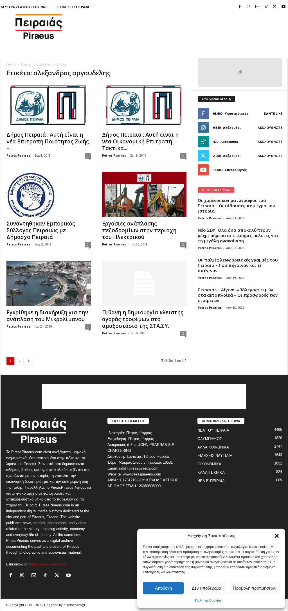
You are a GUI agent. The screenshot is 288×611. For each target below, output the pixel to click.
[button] (277, 536)
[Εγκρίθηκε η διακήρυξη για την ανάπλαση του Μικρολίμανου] (48, 283)
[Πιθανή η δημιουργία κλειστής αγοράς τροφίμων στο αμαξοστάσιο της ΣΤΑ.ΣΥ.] (144, 283)
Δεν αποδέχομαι (207, 588)
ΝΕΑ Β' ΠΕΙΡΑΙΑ (211, 481)
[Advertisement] (185, 26)
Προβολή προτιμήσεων (254, 588)
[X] (274, 7)
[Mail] (257, 7)
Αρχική (11, 64)
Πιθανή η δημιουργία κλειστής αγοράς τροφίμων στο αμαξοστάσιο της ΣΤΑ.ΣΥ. (142, 319)
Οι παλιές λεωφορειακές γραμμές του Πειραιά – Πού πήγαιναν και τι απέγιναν (238, 265)
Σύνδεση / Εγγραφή (74, 7)
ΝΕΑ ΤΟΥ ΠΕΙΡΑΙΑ (213, 430)
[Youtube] (283, 7)
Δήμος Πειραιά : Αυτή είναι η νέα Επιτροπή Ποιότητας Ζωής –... (47, 141)
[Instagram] (248, 7)
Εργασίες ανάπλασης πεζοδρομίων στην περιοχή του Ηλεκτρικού (139, 230)
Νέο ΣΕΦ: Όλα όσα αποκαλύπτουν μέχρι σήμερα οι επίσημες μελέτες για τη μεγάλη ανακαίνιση (238, 235)
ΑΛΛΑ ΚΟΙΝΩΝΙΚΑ (213, 447)
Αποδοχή (163, 588)
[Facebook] (240, 7)
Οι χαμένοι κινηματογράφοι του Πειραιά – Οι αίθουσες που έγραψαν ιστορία (236, 205)
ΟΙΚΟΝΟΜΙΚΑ (209, 464)
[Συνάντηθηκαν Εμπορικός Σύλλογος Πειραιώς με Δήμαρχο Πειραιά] (48, 194)
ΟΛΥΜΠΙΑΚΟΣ (209, 439)
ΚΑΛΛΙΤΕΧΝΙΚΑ (211, 472)
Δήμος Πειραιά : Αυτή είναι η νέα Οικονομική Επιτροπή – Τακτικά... (140, 141)
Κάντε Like (273, 113)
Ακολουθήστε (270, 127)
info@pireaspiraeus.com (48, 564)
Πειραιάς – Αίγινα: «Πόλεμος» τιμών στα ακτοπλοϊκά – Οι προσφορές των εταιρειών (238, 295)
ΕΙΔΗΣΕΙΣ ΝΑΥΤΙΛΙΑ (214, 456)
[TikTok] (266, 7)
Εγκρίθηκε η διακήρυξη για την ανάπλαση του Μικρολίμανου (47, 316)
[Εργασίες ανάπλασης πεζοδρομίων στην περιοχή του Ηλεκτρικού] (144, 194)
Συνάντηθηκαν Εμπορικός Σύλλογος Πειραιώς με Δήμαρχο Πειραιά (40, 230)
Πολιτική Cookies (208, 601)
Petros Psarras (18, 155)
